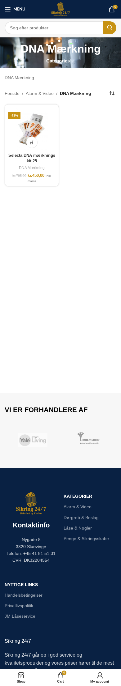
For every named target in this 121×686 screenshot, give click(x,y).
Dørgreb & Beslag (81, 517)
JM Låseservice (20, 616)
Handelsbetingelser (24, 595)
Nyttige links (21, 584)
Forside (12, 93)
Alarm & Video (40, 93)
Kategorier (78, 496)
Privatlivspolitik (19, 605)
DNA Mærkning (32, 168)
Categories (58, 60)
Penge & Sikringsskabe (86, 538)
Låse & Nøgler (78, 528)
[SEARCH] (109, 27)
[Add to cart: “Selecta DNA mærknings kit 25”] (31, 142)
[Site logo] (60, 8)
